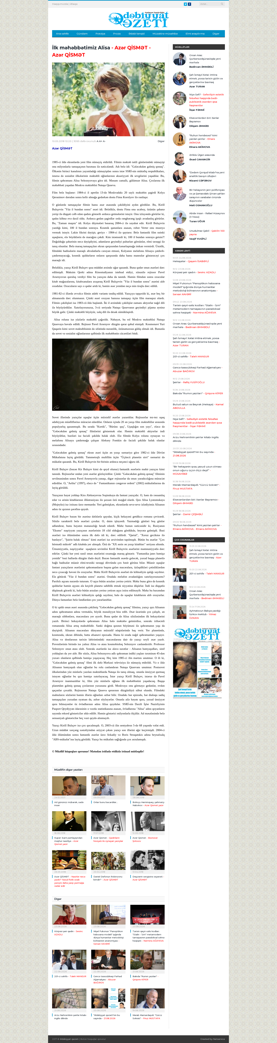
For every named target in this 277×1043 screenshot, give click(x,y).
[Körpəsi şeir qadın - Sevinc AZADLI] (69, 916)
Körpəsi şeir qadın (194, 272)
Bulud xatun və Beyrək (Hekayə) (198, 406)
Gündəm (82, 33)
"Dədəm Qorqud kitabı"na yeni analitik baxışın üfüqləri (206, 174)
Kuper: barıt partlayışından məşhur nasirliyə (68, 841)
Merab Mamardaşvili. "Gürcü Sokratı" (196, 486)
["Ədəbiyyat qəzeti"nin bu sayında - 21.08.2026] (108, 1000)
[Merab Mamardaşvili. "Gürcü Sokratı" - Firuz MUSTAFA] (147, 1000)
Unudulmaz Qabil (207, 232)
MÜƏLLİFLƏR (182, 47)
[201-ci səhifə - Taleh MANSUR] (69, 961)
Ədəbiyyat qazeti (69, 1039)
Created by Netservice (212, 1039)
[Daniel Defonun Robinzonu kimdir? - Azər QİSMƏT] (108, 861)
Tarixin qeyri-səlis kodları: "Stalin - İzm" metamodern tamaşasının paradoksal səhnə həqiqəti (197, 309)
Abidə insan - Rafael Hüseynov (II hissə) (207, 215)
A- (104, 141)
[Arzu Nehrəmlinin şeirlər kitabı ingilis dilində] (69, 1000)
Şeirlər (189, 382)
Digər (216, 33)
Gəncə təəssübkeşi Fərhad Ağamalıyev (107, 979)
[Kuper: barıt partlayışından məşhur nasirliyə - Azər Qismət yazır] (69, 822)
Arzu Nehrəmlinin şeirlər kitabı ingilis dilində (196, 439)
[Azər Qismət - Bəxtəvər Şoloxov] (147, 822)
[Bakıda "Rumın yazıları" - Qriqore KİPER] (147, 961)
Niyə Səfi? (206, 100)
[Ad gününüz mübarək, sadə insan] (69, 787)
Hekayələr (191, 261)
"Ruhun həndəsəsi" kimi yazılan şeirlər (203, 139)
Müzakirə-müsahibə (165, 33)
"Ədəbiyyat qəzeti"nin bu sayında (194, 453)
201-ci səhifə (70, 976)
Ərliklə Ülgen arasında (202, 155)
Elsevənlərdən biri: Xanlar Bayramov (204, 120)
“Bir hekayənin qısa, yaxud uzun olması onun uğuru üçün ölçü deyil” (197, 470)
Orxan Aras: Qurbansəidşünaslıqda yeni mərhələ (205, 59)
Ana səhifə (62, 33)
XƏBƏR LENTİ (182, 250)
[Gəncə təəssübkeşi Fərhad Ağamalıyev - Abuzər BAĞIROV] (108, 961)
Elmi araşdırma (195, 33)
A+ (100, 141)
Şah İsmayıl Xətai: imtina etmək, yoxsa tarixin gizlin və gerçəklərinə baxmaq (206, 78)
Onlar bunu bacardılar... (105, 802)
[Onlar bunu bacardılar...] (108, 787)
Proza (117, 33)
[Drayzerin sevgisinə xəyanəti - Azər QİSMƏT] (147, 861)
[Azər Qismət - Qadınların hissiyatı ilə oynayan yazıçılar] (108, 822)
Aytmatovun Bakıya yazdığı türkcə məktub (205, 614)
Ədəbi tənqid (137, 33)
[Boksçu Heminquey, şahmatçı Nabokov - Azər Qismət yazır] (147, 787)
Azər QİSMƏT (62, 148)
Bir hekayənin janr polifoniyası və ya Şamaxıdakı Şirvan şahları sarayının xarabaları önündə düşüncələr (207, 195)
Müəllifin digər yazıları (68, 769)
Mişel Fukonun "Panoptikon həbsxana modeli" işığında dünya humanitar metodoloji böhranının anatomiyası (108, 937)
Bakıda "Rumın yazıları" (198, 393)
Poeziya (100, 33)
